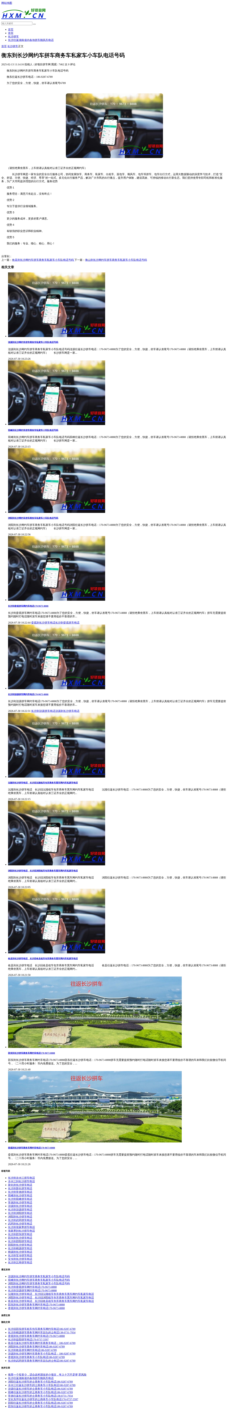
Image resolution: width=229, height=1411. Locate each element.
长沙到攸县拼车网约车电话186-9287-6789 (32, 1350)
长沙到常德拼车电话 (20, 1191)
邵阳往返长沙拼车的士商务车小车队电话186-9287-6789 (40, 1402)
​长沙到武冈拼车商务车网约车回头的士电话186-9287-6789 (41, 1360)
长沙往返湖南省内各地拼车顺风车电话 (31, 40)
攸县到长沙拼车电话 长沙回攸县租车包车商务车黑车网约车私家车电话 (43, 958)
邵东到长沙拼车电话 (20, 1237)
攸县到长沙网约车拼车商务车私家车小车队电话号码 (43, 259)
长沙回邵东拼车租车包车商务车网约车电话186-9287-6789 (41, 1329)
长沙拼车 (13, 36)
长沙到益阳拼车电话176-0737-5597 (28, 1339)
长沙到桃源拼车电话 (20, 1248)
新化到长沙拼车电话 (20, 1184)
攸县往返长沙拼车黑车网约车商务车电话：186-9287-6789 (41, 1343)
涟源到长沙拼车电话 (67, 711)
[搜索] (34, 24)
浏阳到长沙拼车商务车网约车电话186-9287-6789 (36, 1346)
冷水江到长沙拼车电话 (21, 1181)
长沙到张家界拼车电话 (21, 1227)
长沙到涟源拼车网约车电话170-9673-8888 (28, 694)
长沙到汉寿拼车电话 (20, 1262)
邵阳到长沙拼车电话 (20, 1244)
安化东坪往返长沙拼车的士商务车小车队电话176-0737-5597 (43, 1399)
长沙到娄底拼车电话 (67, 622)
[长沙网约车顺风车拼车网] (23, 20)
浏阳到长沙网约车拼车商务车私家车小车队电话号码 (33, 518)
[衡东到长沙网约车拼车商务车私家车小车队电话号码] (114, 157)
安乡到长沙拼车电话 (20, 1259)
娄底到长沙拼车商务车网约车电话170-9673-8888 (31, 1148)
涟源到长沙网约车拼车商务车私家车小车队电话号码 (33, 342)
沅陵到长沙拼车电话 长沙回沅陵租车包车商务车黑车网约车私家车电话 (43, 782)
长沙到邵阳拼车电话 (20, 1241)
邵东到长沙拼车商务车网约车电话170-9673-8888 (31, 1053)
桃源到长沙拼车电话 (20, 1251)
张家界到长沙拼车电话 (21, 1230)
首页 (10, 29)
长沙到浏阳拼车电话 (20, 1213)
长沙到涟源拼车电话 (43, 711)
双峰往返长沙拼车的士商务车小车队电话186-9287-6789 (40, 1392)
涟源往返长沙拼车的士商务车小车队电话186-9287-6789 (40, 1388)
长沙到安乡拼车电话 (20, 1255)
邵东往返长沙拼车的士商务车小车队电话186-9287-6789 (40, 1406)
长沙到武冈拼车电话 (20, 1220)
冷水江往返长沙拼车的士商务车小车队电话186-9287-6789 (41, 1385)
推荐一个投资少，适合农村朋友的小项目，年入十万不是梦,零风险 (47, 1374)
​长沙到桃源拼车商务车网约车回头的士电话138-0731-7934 (41, 1332)
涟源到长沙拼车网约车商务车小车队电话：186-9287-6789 (41, 1353)
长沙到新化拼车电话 (20, 1188)
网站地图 (6, 3)
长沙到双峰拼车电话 (20, 1199)
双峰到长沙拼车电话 (20, 1195)
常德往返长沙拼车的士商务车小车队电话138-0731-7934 (40, 1395)
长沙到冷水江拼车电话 (21, 1177)
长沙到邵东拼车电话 (20, 1234)
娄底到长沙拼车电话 (43, 622)
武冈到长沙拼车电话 (20, 1223)
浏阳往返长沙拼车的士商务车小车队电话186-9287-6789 (40, 1381)
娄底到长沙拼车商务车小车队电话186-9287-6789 (36, 1357)
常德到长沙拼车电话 (20, 1202)
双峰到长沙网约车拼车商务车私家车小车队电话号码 (33, 430)
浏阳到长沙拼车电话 (20, 1216)
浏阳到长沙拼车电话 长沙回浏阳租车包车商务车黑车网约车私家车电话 (43, 870)
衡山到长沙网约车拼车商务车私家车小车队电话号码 (116, 259)
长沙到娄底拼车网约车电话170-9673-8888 (28, 606)
